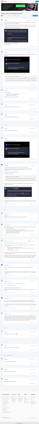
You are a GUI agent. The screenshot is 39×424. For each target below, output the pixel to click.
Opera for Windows (6, 398)
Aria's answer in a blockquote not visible (18, 283)
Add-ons (13, 396)
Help (19, 394)
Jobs (31, 399)
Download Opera (21, 5)
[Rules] (21, 1)
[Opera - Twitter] (4, 417)
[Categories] (11, 1)
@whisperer (6, 184)
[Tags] (15, 1)
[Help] (23, 1)
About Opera (33, 396)
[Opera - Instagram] (10, 417)
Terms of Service (27, 402)
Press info (32, 398)
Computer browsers (5, 396)
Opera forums (20, 399)
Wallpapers (13, 399)
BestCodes (6, 165)
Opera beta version (6, 402)
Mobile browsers (4, 406)
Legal (25, 394)
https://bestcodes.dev (14, 201)
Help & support (20, 396)
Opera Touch (5, 410)
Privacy (25, 398)
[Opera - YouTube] (6, 417)
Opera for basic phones (7, 412)
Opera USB (4, 404)
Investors (32, 401)
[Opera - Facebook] (2, 417)
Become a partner (34, 402)
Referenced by (6, 355)
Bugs (3, 15)
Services (14, 394)
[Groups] (19, 1)
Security (25, 396)
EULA (25, 401)
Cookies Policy (26, 399)
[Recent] (13, 1)
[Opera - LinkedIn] (8, 417)
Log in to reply (35, 15)
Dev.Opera (20, 401)
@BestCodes (6, 215)
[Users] (17, 1)
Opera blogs (20, 398)
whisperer (5, 20)
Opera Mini (4, 409)
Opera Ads (13, 401)
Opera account (14, 398)
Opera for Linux (5, 401)
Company (33, 394)
